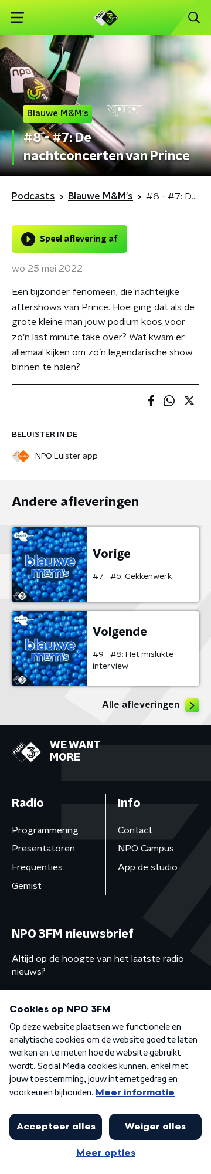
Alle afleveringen (140, 705)
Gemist (27, 886)
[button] (17, 18)
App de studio (148, 867)
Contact (135, 830)
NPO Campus (146, 848)
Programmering (45, 830)
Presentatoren (43, 848)
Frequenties (37, 867)
